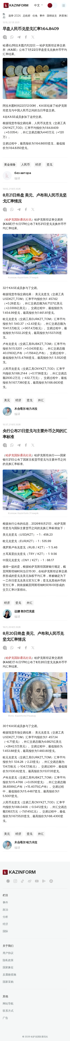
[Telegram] (19, 37)
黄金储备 (10, 164)
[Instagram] (5, 37)
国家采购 (8, 981)
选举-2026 (14, 15)
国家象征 (8, 967)
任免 (35, 15)
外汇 (41, 400)
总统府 (26, 15)
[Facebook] (26, 37)
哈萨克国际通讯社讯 (18, 219)
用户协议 (8, 953)
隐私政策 (8, 960)
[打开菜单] (63, 5)
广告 (5, 1018)
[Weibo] (29, 881)
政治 (5, 909)
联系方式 (8, 1010)
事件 (42, 15)
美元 (7, 400)
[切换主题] (52, 5)
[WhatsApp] (12, 37)
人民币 (25, 164)
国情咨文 (52, 15)
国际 (5, 931)
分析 (5, 916)
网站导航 (8, 1003)
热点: (4, 16)
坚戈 (49, 164)
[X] (33, 37)
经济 (38, 164)
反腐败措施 (9, 974)
